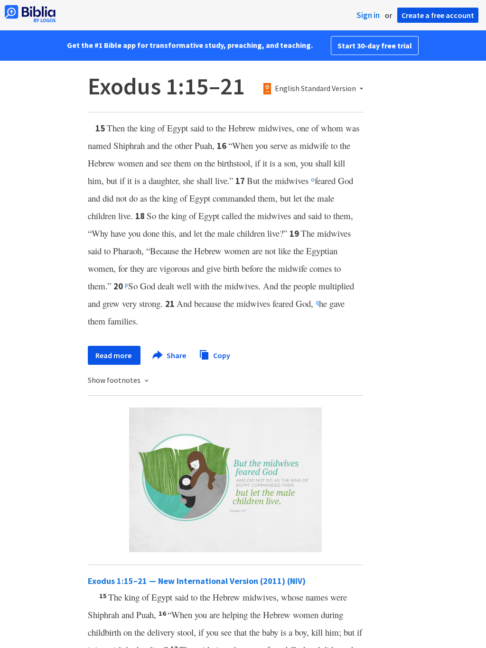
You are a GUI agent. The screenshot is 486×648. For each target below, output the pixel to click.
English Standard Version (315, 88)
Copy (221, 355)
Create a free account (438, 15)
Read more (114, 355)
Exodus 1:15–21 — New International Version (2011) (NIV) (197, 580)
